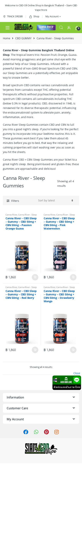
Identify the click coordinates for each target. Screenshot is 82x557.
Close (76, 373)
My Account (52, 16)
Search (61, 27)
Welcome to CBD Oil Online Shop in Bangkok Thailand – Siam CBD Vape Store (41, 8)
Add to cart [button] (34, 277)
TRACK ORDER (15, 16)
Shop (36, 16)
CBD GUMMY (23, 38)
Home (6, 38)
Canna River (11, 214)
